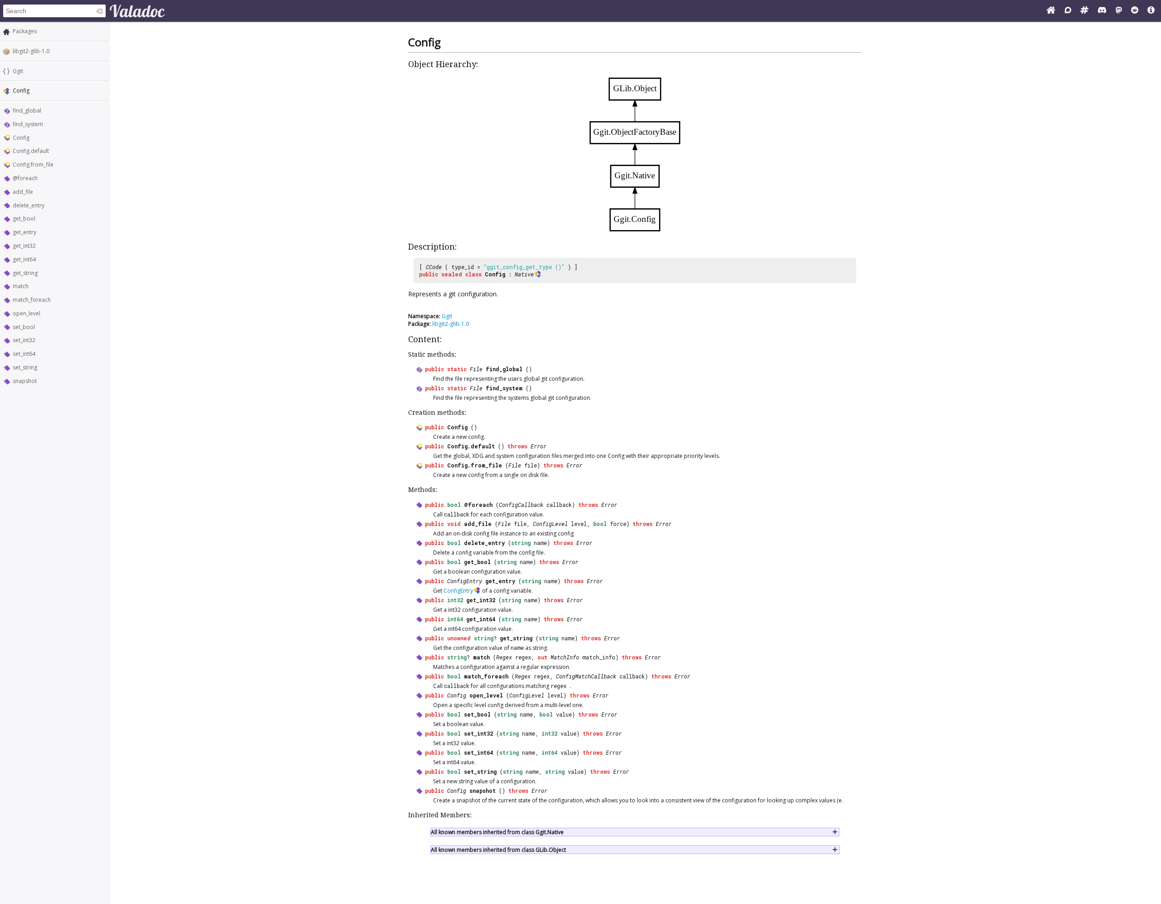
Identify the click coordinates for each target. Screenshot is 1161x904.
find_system (28, 124)
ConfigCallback (521, 504)
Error (538, 446)
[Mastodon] (1119, 11)
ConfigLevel (550, 523)
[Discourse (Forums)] (1068, 11)
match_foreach (32, 300)
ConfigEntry (464, 581)
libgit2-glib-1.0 (31, 51)
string (521, 542)
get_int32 (24, 246)
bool (454, 504)
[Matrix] (1084, 11)
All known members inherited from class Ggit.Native (497, 832)
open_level (26, 313)
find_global (27, 110)
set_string (25, 367)
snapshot (25, 381)
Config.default (31, 151)
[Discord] (1102, 11)
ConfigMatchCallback (586, 676)
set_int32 (24, 340)
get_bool (24, 218)
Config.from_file (33, 164)
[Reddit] (1134, 11)
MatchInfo (565, 657)
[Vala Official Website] (1051, 11)
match (21, 286)
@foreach (25, 178)
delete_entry (28, 205)
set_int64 (24, 354)
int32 (455, 600)
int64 (455, 619)
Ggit (18, 71)
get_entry (24, 232)
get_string (25, 273)
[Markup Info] (1151, 11)
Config (21, 138)
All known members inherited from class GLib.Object (498, 850)
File (476, 369)
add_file (23, 192)
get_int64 (24, 259)
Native (524, 274)
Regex (504, 657)
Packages (25, 31)
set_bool (24, 327)
